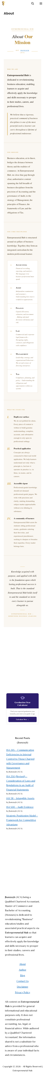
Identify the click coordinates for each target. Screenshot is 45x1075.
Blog (22, 975)
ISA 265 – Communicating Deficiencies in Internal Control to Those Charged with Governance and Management (20, 759)
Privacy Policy (22, 992)
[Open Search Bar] (33, 3)
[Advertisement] (22, 661)
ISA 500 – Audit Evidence (20, 807)
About (22, 964)
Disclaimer (22, 986)
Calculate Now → (22, 719)
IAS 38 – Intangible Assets (20, 798)
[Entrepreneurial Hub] (4, 3)
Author (22, 969)
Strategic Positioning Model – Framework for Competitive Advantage (22, 820)
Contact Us (22, 981)
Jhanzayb (24, 50)
